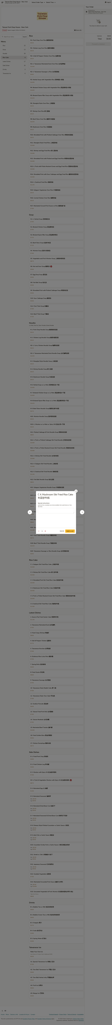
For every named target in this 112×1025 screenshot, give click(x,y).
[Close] (76, 491)
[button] (29, 513)
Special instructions (44, 503)
